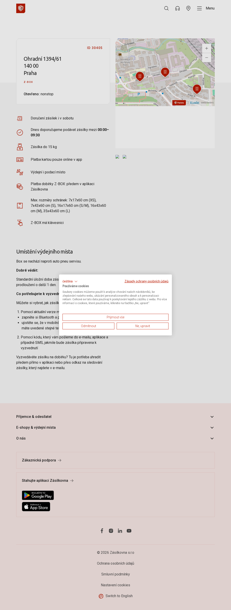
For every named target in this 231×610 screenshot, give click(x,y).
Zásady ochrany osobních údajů (147, 281)
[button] (70, 281)
